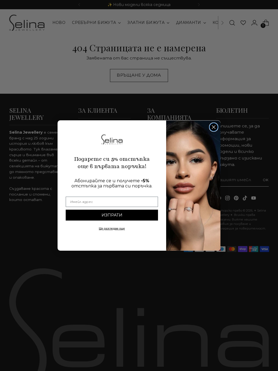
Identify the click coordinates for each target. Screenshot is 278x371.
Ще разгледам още (112, 228)
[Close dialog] (214, 127)
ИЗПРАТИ (112, 215)
